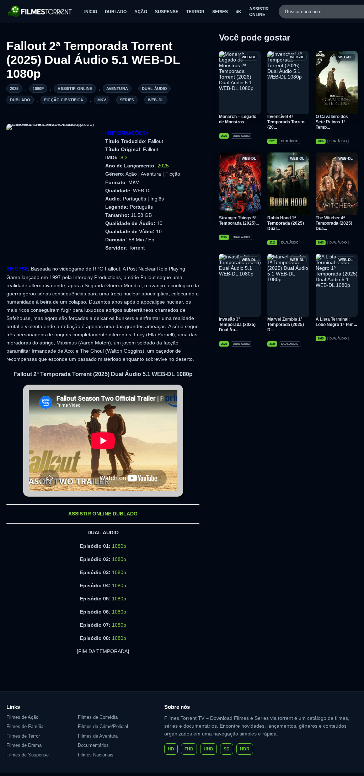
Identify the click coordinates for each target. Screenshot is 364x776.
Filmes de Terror (23, 736)
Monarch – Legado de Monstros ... (237, 119)
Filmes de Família (24, 726)
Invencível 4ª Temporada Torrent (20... (286, 122)
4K (238, 11)
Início (90, 11)
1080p (38, 88)
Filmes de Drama (24, 745)
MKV (101, 100)
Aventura (117, 88)
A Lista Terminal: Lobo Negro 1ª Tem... (336, 322)
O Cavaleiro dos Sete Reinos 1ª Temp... (332, 122)
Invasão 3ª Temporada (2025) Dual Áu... (237, 324)
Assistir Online (75, 88)
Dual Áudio (154, 88)
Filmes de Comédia (98, 717)
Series (220, 11)
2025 (14, 88)
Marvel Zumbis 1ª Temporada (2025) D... (285, 324)
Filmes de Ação (22, 717)
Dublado (116, 11)
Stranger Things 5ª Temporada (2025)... (239, 220)
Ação (140, 11)
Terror (195, 11)
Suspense (166, 11)
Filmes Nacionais (95, 755)
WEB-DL (156, 100)
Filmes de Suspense (27, 755)
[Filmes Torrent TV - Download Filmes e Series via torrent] (40, 11)
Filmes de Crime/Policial (103, 726)
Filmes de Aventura (98, 736)
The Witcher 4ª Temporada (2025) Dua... (334, 223)
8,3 (124, 157)
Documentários (93, 745)
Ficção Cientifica (64, 100)
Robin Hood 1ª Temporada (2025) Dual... (285, 223)
